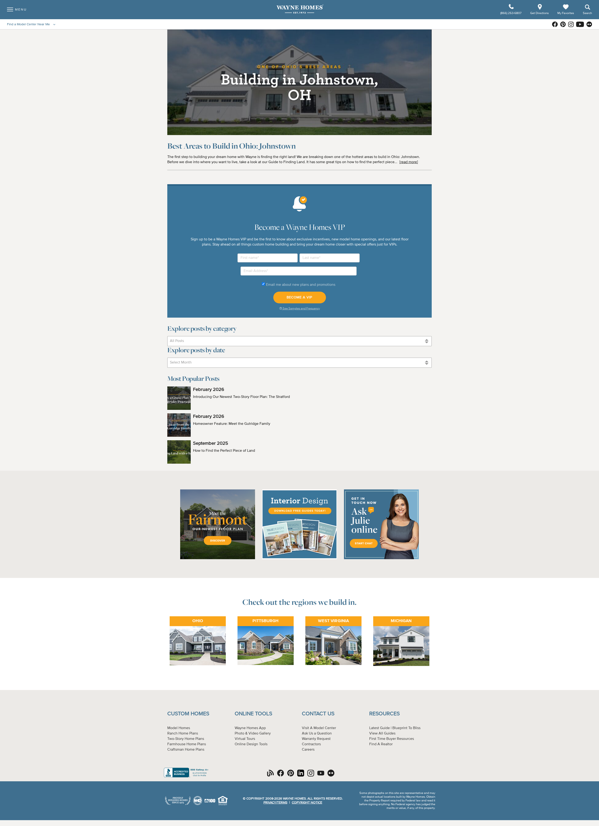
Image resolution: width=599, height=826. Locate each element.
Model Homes (178, 728)
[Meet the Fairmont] (217, 558)
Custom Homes (188, 713)
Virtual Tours (245, 739)
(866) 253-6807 (511, 13)
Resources (384, 713)
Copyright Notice (307, 802)
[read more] (408, 162)
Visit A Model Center (319, 728)
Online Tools (253, 713)
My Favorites (565, 13)
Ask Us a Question (317, 733)
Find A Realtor (381, 744)
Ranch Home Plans (182, 733)
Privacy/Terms (275, 802)
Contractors (311, 744)
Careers (308, 750)
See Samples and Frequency (301, 308)
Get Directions (539, 13)
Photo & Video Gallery (253, 733)
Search (587, 13)
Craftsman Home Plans (185, 750)
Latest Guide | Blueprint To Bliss (394, 728)
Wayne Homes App (250, 728)
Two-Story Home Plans (185, 739)
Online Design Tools (251, 744)
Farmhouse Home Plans (186, 744)
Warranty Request (316, 739)
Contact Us (318, 713)
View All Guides (382, 733)
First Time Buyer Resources (391, 739)
